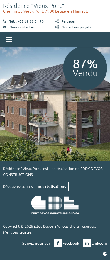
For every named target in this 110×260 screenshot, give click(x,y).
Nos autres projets (76, 27)
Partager (69, 21)
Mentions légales (17, 232)
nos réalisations (52, 186)
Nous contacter (21, 27)
